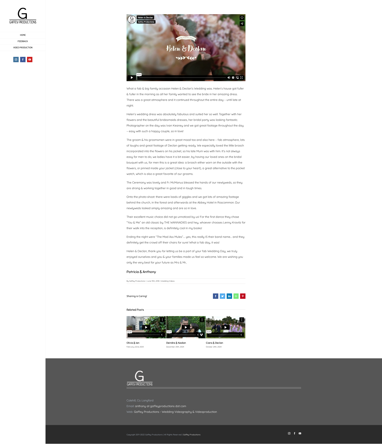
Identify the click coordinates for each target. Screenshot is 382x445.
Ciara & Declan (174, 342)
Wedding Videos (168, 281)
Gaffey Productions (137, 281)
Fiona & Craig (214, 342)
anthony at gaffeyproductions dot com (160, 406)
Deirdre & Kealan (136, 342)
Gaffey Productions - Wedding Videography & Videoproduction (175, 412)
